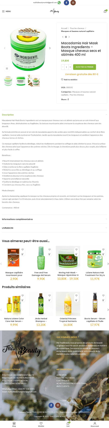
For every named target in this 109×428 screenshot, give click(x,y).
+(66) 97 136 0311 (26, 389)
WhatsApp (6, 389)
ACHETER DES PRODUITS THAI (71, 383)
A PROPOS (61, 375)
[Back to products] (66, 37)
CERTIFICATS (62, 380)
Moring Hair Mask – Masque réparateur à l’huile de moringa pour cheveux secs (68, 276)
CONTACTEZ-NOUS (65, 378)
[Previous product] (62, 37)
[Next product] (69, 37)
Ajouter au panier (84, 67)
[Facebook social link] (66, 2)
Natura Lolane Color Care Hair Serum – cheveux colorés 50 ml (14, 322)
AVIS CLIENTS (62, 386)
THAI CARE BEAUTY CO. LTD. (62, 416)
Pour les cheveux (77, 28)
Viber (14, 389)
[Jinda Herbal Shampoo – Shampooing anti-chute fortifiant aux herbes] (41, 304)
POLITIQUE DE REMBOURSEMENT (18, 378)
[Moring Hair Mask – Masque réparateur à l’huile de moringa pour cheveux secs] (68, 258)
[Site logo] (54, 11)
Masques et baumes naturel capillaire (77, 31)
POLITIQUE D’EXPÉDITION (15, 380)
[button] (4, 48)
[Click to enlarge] (7, 69)
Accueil (64, 28)
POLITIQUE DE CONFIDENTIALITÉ (18, 375)
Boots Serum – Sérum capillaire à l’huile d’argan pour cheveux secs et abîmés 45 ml (95, 322)
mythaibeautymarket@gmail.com (45, 2)
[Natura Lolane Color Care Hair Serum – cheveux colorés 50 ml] (14, 304)
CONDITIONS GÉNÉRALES (14, 383)
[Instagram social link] (73, 2)
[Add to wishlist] (22, 249)
